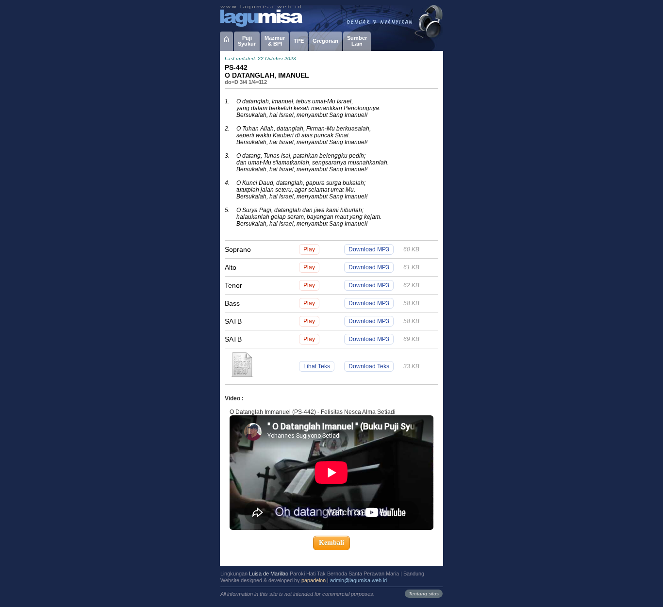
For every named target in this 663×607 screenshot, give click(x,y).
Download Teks (368, 366)
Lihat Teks (316, 366)
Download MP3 (368, 249)
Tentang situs (424, 593)
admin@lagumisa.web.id (358, 580)
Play (309, 249)
